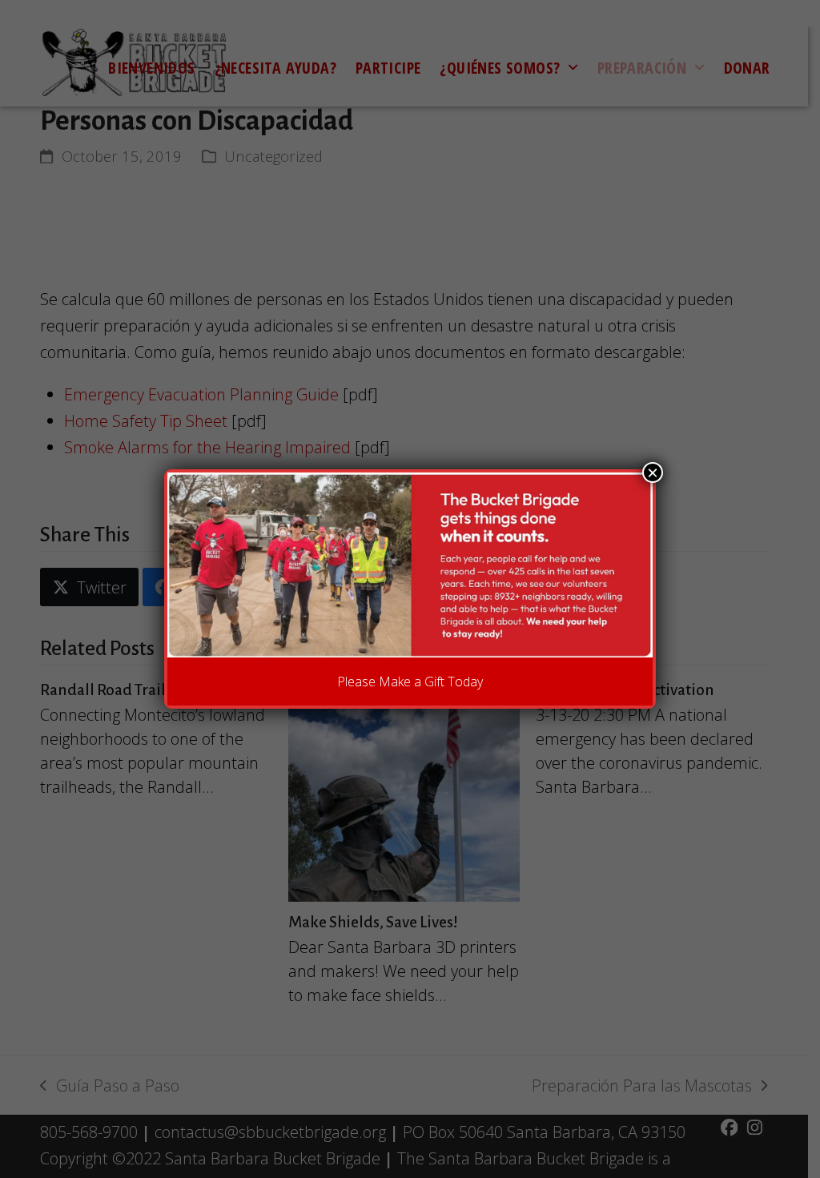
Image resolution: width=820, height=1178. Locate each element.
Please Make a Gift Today (410, 681)
